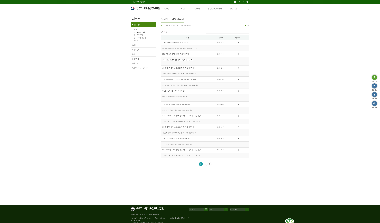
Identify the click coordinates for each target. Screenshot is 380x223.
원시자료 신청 (138, 35)
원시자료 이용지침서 (140, 32)
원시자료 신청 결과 (140, 38)
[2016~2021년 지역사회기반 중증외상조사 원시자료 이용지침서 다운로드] (238, 149)
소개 (135, 29)
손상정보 (167, 9)
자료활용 (137, 40)
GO (206, 209)
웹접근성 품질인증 (152, 214)
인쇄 (247, 25)
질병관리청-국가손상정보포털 (145, 8)
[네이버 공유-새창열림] (235, 2)
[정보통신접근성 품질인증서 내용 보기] (289, 219)
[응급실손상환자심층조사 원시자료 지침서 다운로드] (238, 42)
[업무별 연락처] (136, 220)
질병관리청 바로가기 (139, 2)
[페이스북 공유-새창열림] (243, 2)
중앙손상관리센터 (215, 9)
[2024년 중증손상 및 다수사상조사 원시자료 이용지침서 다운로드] (238, 79)
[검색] (247, 31)
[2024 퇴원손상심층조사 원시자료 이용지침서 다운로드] (238, 54)
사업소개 (196, 9)
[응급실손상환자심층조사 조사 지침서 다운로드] (238, 90)
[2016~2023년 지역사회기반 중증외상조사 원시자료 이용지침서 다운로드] (238, 115)
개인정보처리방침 (137, 214)
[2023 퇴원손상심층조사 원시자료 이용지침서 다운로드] (238, 104)
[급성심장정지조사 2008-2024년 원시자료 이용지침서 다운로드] (238, 67)
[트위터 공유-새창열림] (247, 2)
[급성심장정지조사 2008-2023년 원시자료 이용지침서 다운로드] (238, 127)
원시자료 (137, 24)
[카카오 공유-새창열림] (239, 2)
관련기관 (233, 9)
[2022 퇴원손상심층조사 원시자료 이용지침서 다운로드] (238, 138)
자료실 (182, 9)
